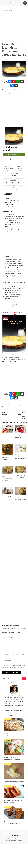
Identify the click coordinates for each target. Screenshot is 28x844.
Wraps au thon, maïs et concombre (14, 781)
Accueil (3, 9)
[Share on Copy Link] (16, 85)
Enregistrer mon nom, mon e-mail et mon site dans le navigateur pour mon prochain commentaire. (13, 667)
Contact (20, 840)
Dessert (13, 405)
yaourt (7, 406)
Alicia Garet (16, 58)
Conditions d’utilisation (11, 840)
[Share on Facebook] (10, 81)
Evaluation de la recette (8, 632)
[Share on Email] (22, 81)
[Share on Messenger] (12, 85)
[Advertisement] (14, 28)
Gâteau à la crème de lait (9, 361)
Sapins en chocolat (7, 436)
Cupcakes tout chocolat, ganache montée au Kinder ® (20, 456)
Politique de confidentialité (13, 838)
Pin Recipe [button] (15, 159)
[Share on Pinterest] (14, 81)
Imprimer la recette (15, 154)
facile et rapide (19, 405)
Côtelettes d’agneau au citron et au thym (7, 478)
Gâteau (7, 9)
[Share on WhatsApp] (18, 81)
